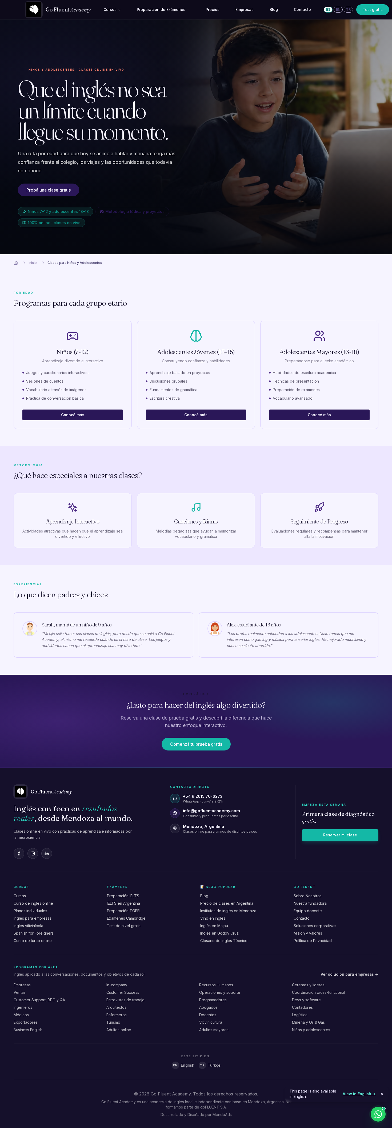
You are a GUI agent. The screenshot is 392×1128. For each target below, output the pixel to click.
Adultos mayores (214, 1029)
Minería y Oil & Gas (308, 1022)
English (183, 1065)
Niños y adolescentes (311, 1029)
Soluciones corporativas (315, 925)
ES (328, 9)
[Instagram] (32, 853)
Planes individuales (30, 910)
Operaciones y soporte (219, 992)
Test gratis (373, 9)
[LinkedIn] (46, 853)
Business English (28, 1029)
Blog (274, 9)
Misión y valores (308, 933)
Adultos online (118, 1029)
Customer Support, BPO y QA (39, 1000)
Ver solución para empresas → (349, 974)
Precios (212, 9)
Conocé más (72, 414)
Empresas (244, 9)
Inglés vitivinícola (28, 925)
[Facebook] (19, 853)
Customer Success (122, 992)
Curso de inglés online (33, 903)
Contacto (302, 9)
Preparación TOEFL (124, 910)
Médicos (21, 1014)
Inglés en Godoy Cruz (219, 933)
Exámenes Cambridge (126, 918)
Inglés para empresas (32, 918)
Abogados (208, 1007)
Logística (299, 1014)
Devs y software (306, 1000)
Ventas (20, 992)
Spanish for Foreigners (34, 933)
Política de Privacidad (313, 940)
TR (348, 9)
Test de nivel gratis (124, 925)
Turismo (113, 1022)
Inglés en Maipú (214, 925)
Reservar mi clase (340, 835)
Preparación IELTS (123, 895)
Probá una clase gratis (48, 190)
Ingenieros (23, 1007)
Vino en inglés (212, 918)
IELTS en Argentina (123, 903)
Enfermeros (116, 1014)
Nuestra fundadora (310, 903)
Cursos (110, 9)
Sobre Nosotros (308, 895)
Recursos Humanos (216, 985)
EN (338, 9)
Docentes (207, 1014)
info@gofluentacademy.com (211, 810)
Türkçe (210, 1065)
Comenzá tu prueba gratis (196, 744)
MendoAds (222, 1114)
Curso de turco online (33, 940)
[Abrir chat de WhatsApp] (378, 1114)
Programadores (213, 1000)
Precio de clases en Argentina (226, 903)
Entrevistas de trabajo (125, 1000)
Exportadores (26, 1022)
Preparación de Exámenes (161, 9)
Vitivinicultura (210, 1022)
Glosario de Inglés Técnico (223, 940)
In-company (116, 985)
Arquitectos (116, 1007)
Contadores (302, 1007)
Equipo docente (308, 910)
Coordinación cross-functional (318, 992)
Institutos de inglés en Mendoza (228, 910)
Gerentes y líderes (308, 985)
